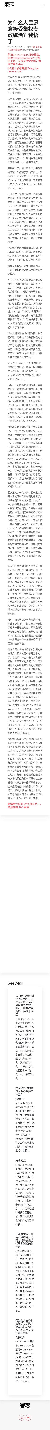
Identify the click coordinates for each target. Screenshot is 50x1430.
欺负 (20, 50)
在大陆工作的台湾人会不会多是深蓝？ (24, 1091)
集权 (37, 47)
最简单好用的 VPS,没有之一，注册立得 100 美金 (25, 805)
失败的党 (20, 1160)
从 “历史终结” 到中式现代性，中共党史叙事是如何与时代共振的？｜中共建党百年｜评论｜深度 (24, 1005)
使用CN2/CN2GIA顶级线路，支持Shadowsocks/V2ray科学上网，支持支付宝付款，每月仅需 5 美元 (25, 59)
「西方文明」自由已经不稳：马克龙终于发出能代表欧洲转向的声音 (24, 1240)
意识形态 (14, 50)
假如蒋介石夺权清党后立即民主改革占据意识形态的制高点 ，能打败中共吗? (24, 1327)
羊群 (33, 47)
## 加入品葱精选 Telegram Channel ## (23, 70)
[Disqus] (25, 864)
